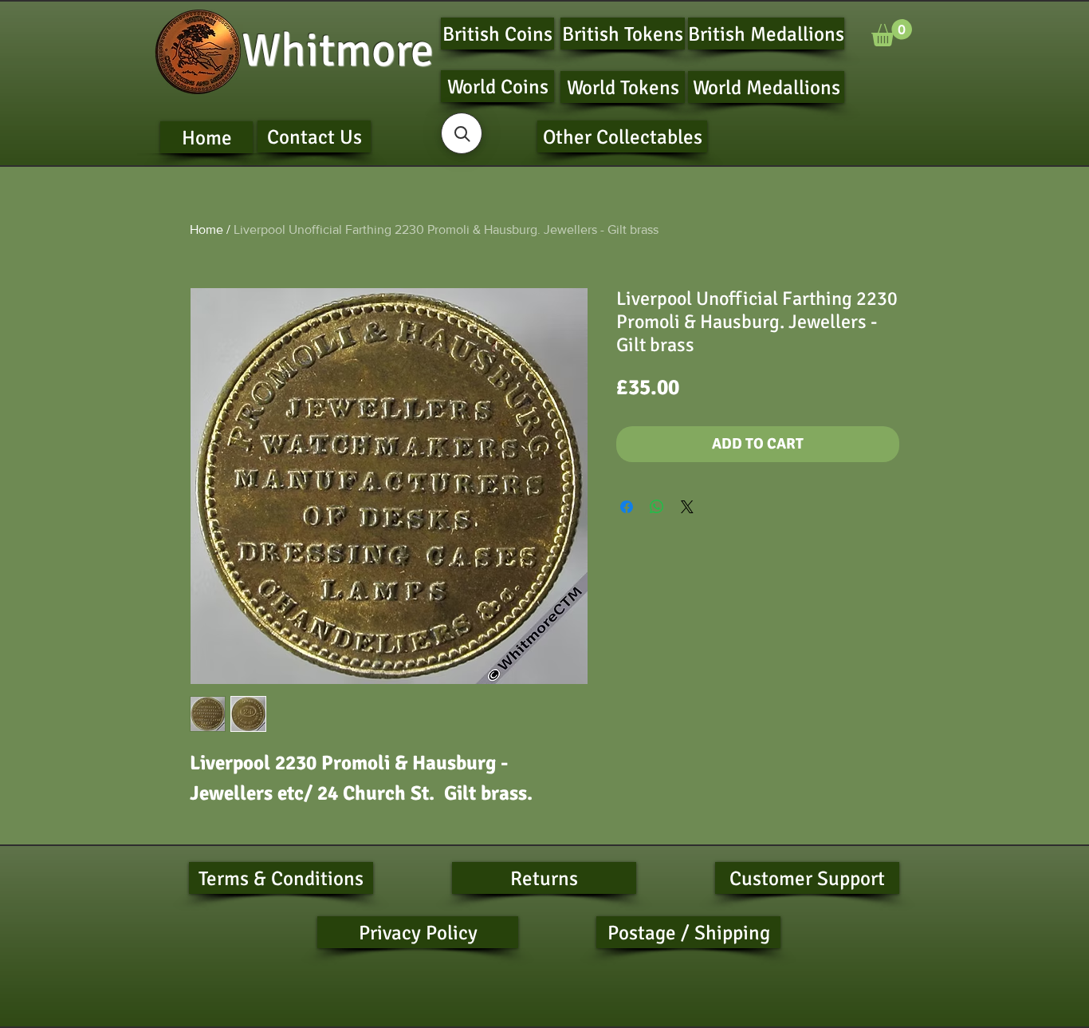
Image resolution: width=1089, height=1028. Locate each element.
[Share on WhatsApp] (656, 506)
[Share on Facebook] (626, 506)
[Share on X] (687, 506)
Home (206, 229)
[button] (891, 32)
